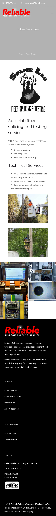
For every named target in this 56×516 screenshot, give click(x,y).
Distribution (9, 403)
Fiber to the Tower (13, 396)
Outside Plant (10, 433)
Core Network (10, 440)
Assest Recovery (11, 409)
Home (21, 54)
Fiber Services (10, 390)
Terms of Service (21, 511)
